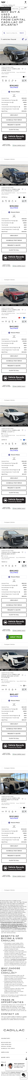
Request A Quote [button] (14, 124)
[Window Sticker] (25, 81)
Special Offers (6, 1046)
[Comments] (23, 81)
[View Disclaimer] (15, 80)
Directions (15, 8)
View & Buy (14, 115)
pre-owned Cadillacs (20, 928)
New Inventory (6, 1042)
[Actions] (25, 69)
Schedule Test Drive (14, 120)
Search (22, 33)
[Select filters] (23, 39)
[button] (5, 9)
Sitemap (18, 1072)
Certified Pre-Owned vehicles (18, 959)
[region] (14, 105)
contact (24, 1016)
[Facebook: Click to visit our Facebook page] (3, 1065)
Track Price (15, 91)
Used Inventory (6, 1044)
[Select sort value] (25, 39)
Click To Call (14, 129)
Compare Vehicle (9, 159)
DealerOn (13, 1072)
